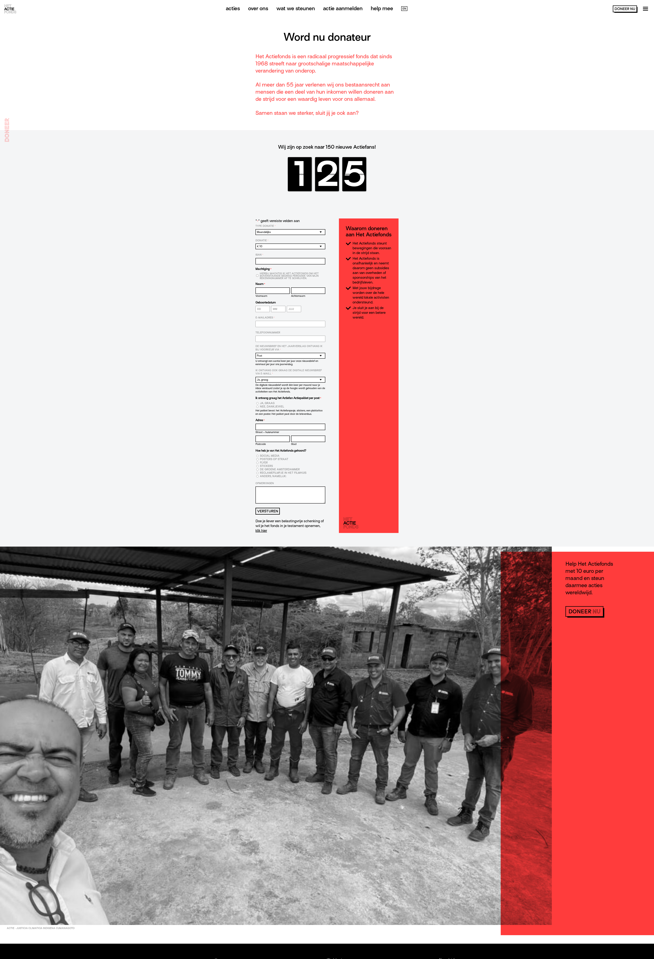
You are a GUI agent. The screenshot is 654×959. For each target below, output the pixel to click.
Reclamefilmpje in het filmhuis (283, 473)
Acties (233, 8)
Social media (269, 456)
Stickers (266, 466)
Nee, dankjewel (272, 406)
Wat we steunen (295, 8)
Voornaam (261, 296)
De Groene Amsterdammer (280, 469)
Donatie (262, 240)
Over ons (258, 8)
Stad (294, 444)
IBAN (259, 254)
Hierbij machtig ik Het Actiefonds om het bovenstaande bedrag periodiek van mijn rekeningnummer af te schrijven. (289, 275)
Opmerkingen (264, 483)
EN (404, 8)
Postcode (260, 444)
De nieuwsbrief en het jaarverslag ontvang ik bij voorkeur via (289, 348)
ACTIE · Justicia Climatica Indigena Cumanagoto (41, 928)
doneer (624, 9)
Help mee (382, 8)
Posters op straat (274, 459)
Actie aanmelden (343, 8)
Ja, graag (267, 403)
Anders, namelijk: (273, 476)
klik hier (261, 531)
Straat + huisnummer (267, 432)
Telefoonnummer (267, 332)
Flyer (264, 462)
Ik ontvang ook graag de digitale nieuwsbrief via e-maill (288, 372)
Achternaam (298, 296)
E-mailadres (265, 317)
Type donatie (265, 226)
